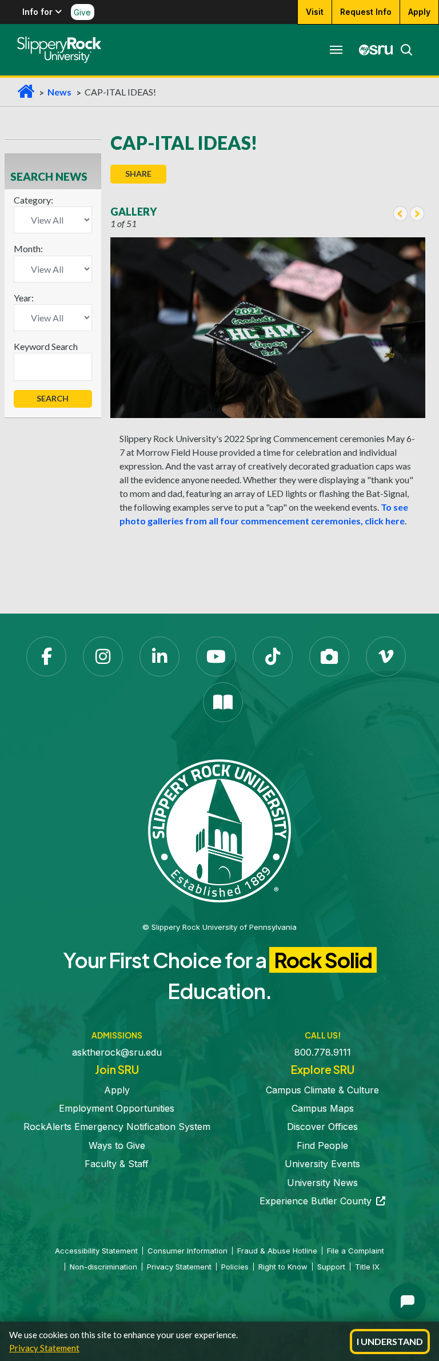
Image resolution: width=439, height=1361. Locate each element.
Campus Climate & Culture (322, 1090)
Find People (322, 1145)
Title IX (367, 1266)
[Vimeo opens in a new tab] (386, 656)
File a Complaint (355, 1250)
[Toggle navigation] (336, 50)
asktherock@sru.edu (117, 1052)
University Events (322, 1163)
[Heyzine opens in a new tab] (223, 702)
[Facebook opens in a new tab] (46, 656)
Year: (24, 297)
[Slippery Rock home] (59, 49)
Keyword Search (46, 346)
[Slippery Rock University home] (219, 829)
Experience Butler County (322, 1201)
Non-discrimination (103, 1266)
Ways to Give (117, 1145)
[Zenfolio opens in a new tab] (329, 656)
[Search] (403, 50)
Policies (235, 1266)
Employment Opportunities (116, 1108)
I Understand (390, 1341)
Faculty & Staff (117, 1163)
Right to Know (283, 1266)
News (59, 91)
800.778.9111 (322, 1052)
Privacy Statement (44, 1348)
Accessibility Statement (96, 1250)
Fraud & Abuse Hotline (277, 1250)
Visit (315, 12)
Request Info (366, 12)
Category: (33, 199)
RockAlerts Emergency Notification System (116, 1126)
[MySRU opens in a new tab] (372, 50)
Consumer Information (187, 1250)
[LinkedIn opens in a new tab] (159, 656)
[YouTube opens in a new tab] (216, 656)
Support (331, 1266)
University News (322, 1182)
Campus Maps (323, 1108)
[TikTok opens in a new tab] (273, 656)
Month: (28, 248)
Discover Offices (322, 1126)
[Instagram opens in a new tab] (103, 656)
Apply (419, 12)
